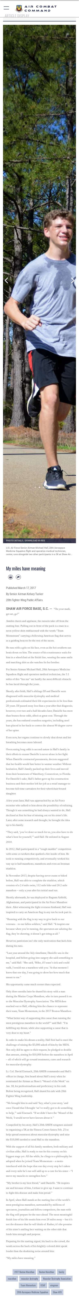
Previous (6, 280)
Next (72, 280)
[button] (6, 8)
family (61, 1272)
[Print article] (10, 577)
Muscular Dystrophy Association (57, 1278)
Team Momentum (28, 1285)
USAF (43, 1285)
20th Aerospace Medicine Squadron (32, 1292)
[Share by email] (18, 577)
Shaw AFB (57, 1292)
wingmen (54, 1285)
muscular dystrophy (29, 1278)
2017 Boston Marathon (24, 1272)
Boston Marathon (46, 1272)
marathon (12, 1278)
